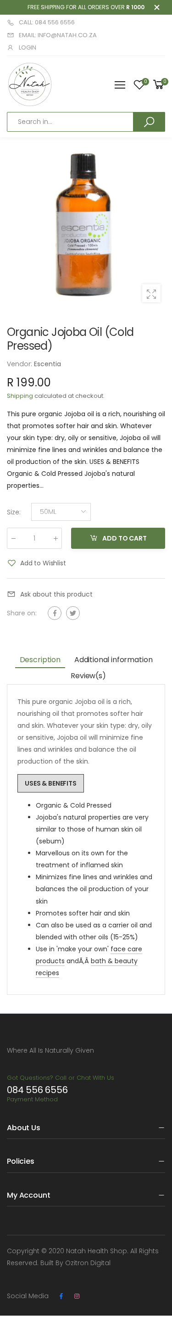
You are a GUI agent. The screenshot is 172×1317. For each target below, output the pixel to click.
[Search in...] (149, 121)
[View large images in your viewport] (151, 293)
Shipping (20, 395)
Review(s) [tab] (88, 675)
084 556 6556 (37, 1089)
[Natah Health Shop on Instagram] (76, 1296)
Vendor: (20, 363)
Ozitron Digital (88, 1262)
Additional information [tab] (113, 659)
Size (14, 512)
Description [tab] (40, 659)
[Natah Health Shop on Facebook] (61, 1296)
